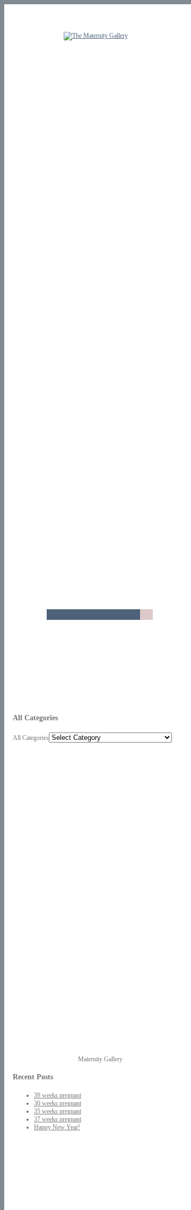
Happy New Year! (57, 1127)
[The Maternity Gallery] (96, 35)
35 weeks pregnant (57, 1111)
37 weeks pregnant (57, 1119)
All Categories (31, 738)
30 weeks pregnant (57, 1103)
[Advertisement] (44, 902)
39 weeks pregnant (57, 1095)
